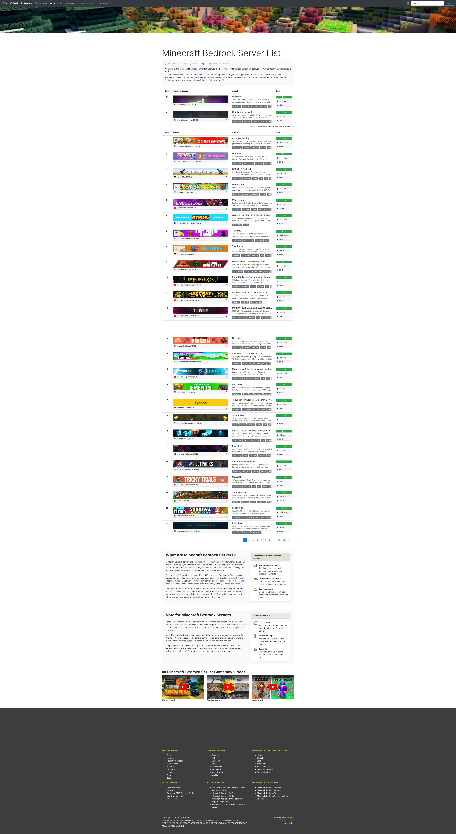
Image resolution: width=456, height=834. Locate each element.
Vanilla (215, 775)
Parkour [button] (260, 286)
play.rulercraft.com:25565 (187, 454)
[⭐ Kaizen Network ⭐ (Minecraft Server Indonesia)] (200, 402)
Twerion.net (238, 246)
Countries (171, 769)
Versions (170, 772)
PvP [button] (266, 179)
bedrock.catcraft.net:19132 (188, 485)
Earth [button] (235, 317)
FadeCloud (237, 508)
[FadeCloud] (200, 510)
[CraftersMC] (200, 202)
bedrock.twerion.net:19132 (188, 254)
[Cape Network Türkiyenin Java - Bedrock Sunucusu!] (200, 371)
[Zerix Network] (200, 495)
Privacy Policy (263, 772)
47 (284, 540)
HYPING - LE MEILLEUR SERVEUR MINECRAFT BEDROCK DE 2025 (265, 215)
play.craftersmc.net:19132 (187, 208)
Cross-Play (217, 766)
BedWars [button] (236, 256)
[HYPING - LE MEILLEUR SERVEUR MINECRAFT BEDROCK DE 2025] (200, 217)
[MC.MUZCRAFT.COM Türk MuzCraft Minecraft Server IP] (200, 294)
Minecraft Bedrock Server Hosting (272, 796)
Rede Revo (237, 523)
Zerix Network (239, 492)
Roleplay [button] (255, 471)
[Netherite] (200, 340)
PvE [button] (270, 106)
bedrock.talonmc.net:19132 (188, 239)
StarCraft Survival (175, 796)
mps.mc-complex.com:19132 (188, 146)
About (92, 3)
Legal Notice (288, 823)
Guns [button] (266, 271)
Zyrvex (170, 790)
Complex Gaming (240, 138)
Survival (215, 755)
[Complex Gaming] (200, 140)
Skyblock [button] (269, 121)
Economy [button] (254, 106)
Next (290, 540)
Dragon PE (237, 96)
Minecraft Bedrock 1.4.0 (222, 793)
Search (449, 3)
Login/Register (68, 3)
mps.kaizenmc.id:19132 (186, 408)
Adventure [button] (236, 106)
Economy (216, 761)
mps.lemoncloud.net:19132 (188, 192)
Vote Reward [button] (256, 533)
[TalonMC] (200, 233)
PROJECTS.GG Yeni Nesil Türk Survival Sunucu (255, 430)
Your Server (42, 3)
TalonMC (236, 230)
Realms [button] (265, 486)
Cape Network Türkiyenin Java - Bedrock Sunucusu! (258, 369)
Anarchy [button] (246, 106)
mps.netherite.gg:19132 (186, 346)
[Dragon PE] (200, 99)
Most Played (172, 763)
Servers (53, 3)
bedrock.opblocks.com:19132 (189, 161)
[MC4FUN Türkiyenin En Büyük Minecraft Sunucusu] (200, 310)
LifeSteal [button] (255, 148)
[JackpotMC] (200, 417)
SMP (214, 763)
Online (284, 97)
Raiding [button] (270, 148)
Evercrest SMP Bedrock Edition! (181, 793)
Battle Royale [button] (237, 271)
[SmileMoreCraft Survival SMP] (200, 356)
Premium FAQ (288, 126)
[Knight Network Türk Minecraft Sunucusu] (200, 279)
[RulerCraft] (200, 448)
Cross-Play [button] (237, 121)
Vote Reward (217, 772)
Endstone (261, 799)
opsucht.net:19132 (184, 177)
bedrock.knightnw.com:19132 (189, 285)
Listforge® (103, 3)
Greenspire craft (174, 787)
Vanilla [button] (246, 225)
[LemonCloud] (200, 186)
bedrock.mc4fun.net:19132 (188, 316)
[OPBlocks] (200, 156)
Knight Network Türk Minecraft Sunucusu (253, 277)
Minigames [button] (247, 378)
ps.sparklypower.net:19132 (188, 469)
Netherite (237, 338)
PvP (213, 758)
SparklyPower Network (243, 461)
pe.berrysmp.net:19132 (186, 392)
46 (279, 540)
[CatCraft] (200, 479)
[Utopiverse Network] (200, 114)
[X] (408, 3)
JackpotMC (238, 415)
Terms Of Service (265, 769)
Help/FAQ (82, 3)
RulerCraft (237, 446)
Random (170, 766)
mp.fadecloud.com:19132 (187, 516)
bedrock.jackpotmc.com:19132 (189, 423)
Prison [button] (263, 148)
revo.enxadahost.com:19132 (188, 531)
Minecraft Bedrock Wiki (267, 793)
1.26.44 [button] (281, 105)
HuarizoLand (168, 700)
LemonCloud (238, 184)
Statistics (261, 758)
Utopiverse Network (242, 112)
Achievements (263, 766)
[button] (226, 104)
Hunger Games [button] (248, 440)
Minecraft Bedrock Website (269, 787)
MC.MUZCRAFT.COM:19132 (188, 300)
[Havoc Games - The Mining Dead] (200, 264)
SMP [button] (266, 163)
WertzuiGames (214, 700)
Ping (169, 775)
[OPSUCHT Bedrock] (200, 171)
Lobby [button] (255, 179)
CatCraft (236, 477)
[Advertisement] (228, 41)
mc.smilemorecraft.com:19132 (189, 361)
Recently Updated (175, 761)
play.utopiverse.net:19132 (187, 120)
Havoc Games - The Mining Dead (248, 261)
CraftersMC (238, 200)
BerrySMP (237, 384)
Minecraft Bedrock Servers (17, 3)
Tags (169, 778)
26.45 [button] (281, 120)
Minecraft (261, 763)
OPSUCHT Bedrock (241, 169)
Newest (170, 758)
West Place (172, 799)
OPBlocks (237, 153)
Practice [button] (271, 502)
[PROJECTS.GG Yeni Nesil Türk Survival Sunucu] (200, 433)
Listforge (183, 817)
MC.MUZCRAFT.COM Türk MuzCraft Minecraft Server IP (260, 292)
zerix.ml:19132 (183, 501)
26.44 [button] (281, 285)
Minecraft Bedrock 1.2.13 (223, 796)
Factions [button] (263, 106)
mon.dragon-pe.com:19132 (188, 104)
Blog (259, 761)
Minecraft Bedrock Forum (268, 790)
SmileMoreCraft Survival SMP (247, 353)
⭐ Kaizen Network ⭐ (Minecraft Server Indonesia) (258, 400)
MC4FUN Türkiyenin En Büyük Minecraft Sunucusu (258, 308)
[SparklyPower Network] (200, 463)
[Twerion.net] (200, 248)
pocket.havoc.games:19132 (188, 269)
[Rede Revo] (200, 525)
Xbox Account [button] (256, 302)
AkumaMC (257, 700)
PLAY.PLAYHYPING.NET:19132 (189, 223)
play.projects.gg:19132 (186, 438)
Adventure (216, 769)
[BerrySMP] (200, 386)
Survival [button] (272, 179)
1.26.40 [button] (281, 501)
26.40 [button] (281, 377)
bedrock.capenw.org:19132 (188, 377)
